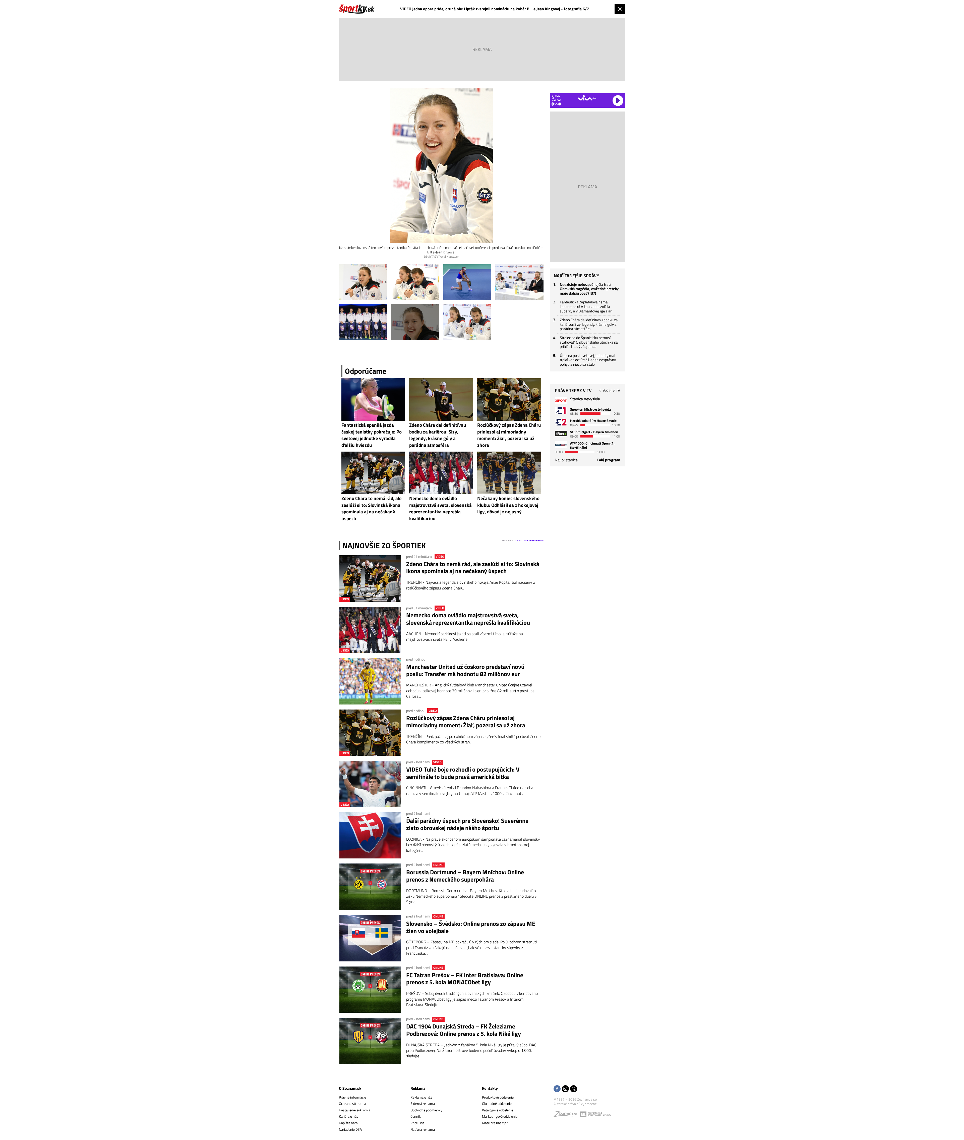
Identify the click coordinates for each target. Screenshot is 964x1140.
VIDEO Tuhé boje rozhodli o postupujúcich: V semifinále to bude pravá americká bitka (462, 773)
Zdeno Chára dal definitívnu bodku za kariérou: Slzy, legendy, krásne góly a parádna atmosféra (589, 324)
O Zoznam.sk (350, 1088)
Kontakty (490, 1088)
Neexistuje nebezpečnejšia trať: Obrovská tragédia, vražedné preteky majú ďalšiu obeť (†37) (589, 289)
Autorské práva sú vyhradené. (575, 1103)
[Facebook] (557, 1089)
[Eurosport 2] (561, 422)
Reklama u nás (421, 1097)
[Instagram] (565, 1089)
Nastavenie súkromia (354, 1110)
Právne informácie (352, 1097)
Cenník (415, 1116)
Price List (417, 1122)
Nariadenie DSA (350, 1129)
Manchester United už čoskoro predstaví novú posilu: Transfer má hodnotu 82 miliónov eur (465, 670)
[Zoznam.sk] (567, 1115)
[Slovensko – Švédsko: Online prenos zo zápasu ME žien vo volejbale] (370, 938)
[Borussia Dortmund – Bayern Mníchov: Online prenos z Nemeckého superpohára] (370, 886)
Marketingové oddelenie (499, 1116)
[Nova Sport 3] (561, 433)
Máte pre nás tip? (495, 1122)
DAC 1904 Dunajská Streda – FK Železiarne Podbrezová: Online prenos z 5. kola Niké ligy (463, 1030)
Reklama (417, 1088)
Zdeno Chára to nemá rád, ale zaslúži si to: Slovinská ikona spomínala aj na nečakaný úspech (472, 567)
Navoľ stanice (566, 460)
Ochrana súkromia (352, 1103)
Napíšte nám (348, 1122)
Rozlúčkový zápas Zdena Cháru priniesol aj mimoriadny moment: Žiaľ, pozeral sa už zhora (465, 721)
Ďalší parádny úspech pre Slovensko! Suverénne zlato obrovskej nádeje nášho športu (467, 824)
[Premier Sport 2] (561, 444)
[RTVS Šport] (561, 400)
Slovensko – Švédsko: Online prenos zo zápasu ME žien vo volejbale (470, 927)
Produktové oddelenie (498, 1097)
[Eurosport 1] (561, 410)
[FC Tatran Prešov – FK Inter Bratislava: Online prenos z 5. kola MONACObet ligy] (370, 989)
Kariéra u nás (348, 1116)
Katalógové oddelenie (497, 1110)
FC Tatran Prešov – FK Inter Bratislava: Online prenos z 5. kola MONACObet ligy (464, 978)
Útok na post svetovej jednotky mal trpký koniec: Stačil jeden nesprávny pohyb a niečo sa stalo (588, 360)
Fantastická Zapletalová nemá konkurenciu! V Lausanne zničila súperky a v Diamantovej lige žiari (586, 306)
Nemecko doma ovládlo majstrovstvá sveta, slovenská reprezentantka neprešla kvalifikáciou (468, 619)
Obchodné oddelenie (497, 1103)
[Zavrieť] (620, 9)
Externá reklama (422, 1103)
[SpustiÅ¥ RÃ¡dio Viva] (587, 97)
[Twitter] (573, 1089)
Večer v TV (611, 390)
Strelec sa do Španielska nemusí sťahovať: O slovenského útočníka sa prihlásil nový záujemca (589, 342)
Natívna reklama (422, 1129)
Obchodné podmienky (426, 1110)
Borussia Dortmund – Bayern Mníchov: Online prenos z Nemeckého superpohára (465, 875)
